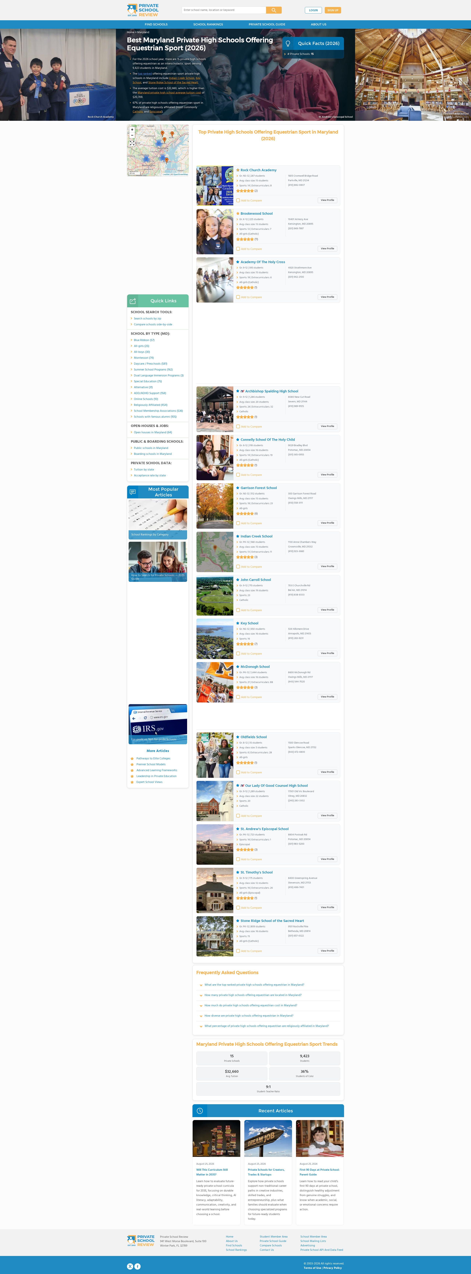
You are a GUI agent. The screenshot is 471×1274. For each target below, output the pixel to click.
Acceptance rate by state (150, 475)
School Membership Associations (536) (158, 411)
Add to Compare (251, 201)
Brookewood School (257, 213)
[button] (162, 134)
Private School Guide (273, 1241)
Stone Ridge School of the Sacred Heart (173, 82)
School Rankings (236, 1250)
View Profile (327, 200)
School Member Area (313, 1237)
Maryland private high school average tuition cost (169, 92)
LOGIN (313, 10)
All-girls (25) (141, 346)
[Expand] (132, 143)
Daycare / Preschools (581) (150, 363)
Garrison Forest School (259, 488)
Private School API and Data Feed (321, 1250)
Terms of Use (312, 1268)
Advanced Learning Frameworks (157, 770)
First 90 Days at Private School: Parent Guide (319, 1172)
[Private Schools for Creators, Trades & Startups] (268, 1139)
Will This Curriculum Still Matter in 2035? (212, 1172)
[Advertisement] (268, 344)
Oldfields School (254, 737)
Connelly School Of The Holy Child (268, 439)
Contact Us (267, 1250)
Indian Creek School (181, 78)
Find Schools (234, 1245)
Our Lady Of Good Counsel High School (276, 785)
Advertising (307, 1245)
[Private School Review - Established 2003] (143, 10)
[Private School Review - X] (130, 1266)
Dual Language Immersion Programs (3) (159, 375)
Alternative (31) (143, 387)
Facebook (137, 1266)
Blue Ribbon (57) (144, 340)
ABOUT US (318, 24)
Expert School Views (149, 782)
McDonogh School (255, 666)
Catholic (138, 111)
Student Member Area (274, 1237)
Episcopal (156, 111)
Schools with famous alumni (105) (155, 416)
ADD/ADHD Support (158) (150, 393)
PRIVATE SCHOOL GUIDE (267, 24)
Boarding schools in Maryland (153, 454)
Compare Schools (271, 1245)
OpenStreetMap (180, 174)
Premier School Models (151, 764)
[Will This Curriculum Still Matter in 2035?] (216, 1139)
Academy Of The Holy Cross (263, 262)
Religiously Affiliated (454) (150, 405)
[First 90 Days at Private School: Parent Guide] (320, 1139)
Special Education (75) (148, 381)
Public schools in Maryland (151, 448)
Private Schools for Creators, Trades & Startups (266, 1172)
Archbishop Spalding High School (271, 391)
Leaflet (166, 174)
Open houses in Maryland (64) (153, 432)
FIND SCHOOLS (156, 24)
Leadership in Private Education (157, 776)
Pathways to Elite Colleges (153, 758)
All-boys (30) (142, 352)
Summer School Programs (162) (153, 369)
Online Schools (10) (146, 399)
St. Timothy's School (257, 872)
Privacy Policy (332, 1268)
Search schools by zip (147, 318)
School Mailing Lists (313, 1241)
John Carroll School (256, 580)
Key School (249, 623)
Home (229, 1237)
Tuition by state (144, 469)
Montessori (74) (144, 358)
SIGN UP (332, 10)
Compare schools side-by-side (153, 324)
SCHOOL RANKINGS (208, 24)
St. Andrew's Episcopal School (336, 117)
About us (232, 1241)
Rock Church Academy (259, 170)
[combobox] (221, 10)
